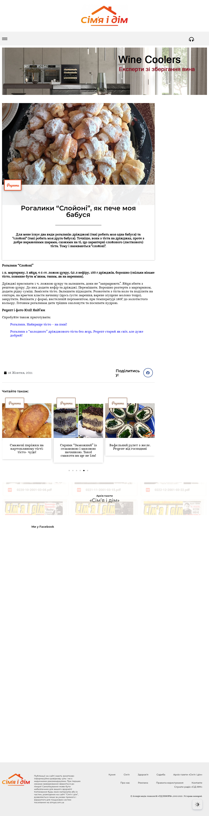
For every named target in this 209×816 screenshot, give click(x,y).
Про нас (125, 782)
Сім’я (127, 774)
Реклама (143, 782)
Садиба (161, 774)
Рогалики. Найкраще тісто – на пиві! (38, 324)
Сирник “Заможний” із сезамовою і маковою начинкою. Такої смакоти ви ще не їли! (78, 450)
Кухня (112, 774)
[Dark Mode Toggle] (197, 804)
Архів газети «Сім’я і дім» (187, 774)
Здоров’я (143, 774)
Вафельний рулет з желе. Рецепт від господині (130, 447)
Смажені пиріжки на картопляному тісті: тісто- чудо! (27, 448)
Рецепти (13, 185)
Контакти (197, 782)
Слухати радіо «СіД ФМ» (188, 786)
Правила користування (169, 782)
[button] (4, 431)
